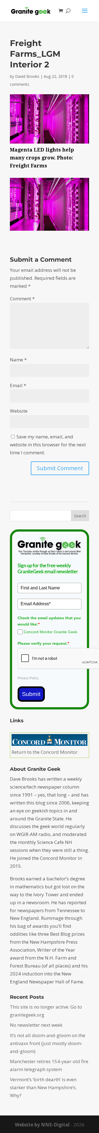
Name (18, 359)
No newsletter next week (36, 1025)
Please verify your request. (43, 643)
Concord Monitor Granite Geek (50, 632)
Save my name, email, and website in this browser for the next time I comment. (48, 444)
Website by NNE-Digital (42, 1124)
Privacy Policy (28, 678)
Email (18, 385)
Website (19, 411)
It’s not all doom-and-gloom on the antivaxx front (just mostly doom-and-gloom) (47, 1043)
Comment (22, 298)
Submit (31, 694)
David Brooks (27, 76)
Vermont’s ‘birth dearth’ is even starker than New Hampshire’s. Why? (43, 1087)
